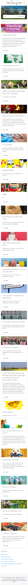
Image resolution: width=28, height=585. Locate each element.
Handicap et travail (9, 35)
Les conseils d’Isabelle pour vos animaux (11, 563)
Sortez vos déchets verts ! (12, 511)
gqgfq (4, 194)
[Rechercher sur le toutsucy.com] (4, 16)
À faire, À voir (4, 554)
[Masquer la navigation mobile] (24, 2)
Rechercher (21, 16)
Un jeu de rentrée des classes (13, 322)
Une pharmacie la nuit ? (11, 65)
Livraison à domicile (9, 533)
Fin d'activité (7, 145)
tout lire (5, 50)
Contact (13, 578)
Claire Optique (7, 412)
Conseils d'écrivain (6, 556)
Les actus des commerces (7, 561)
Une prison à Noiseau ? (11, 347)
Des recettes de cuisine (7, 559)
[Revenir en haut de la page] (2, 573)
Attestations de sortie (10, 460)
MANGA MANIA (8, 170)
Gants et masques (9, 487)
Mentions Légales (20, 578)
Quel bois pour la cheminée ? (13, 116)
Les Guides (4, 566)
